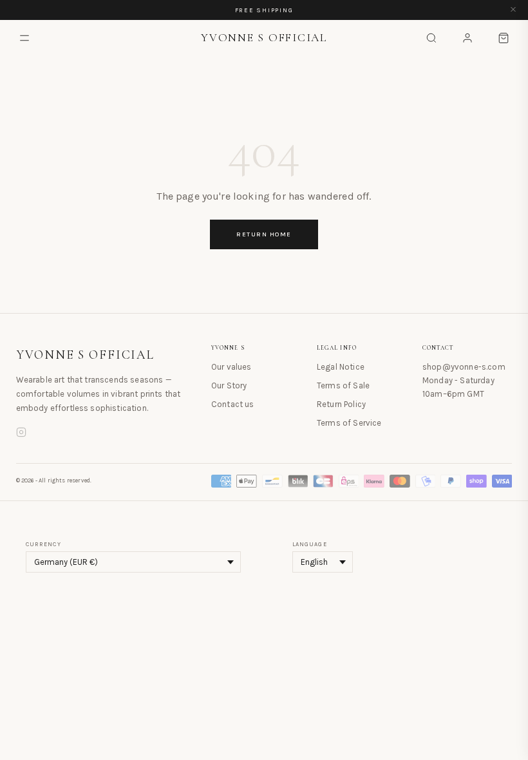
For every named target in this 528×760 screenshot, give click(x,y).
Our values (231, 367)
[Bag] (503, 38)
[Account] (467, 38)
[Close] (513, 10)
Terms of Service (349, 423)
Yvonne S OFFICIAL (85, 355)
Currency (43, 544)
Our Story (229, 385)
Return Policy (341, 404)
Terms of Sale (343, 385)
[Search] (431, 38)
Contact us (232, 404)
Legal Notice (340, 367)
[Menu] (24, 38)
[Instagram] (21, 434)
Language (309, 544)
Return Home (264, 234)
